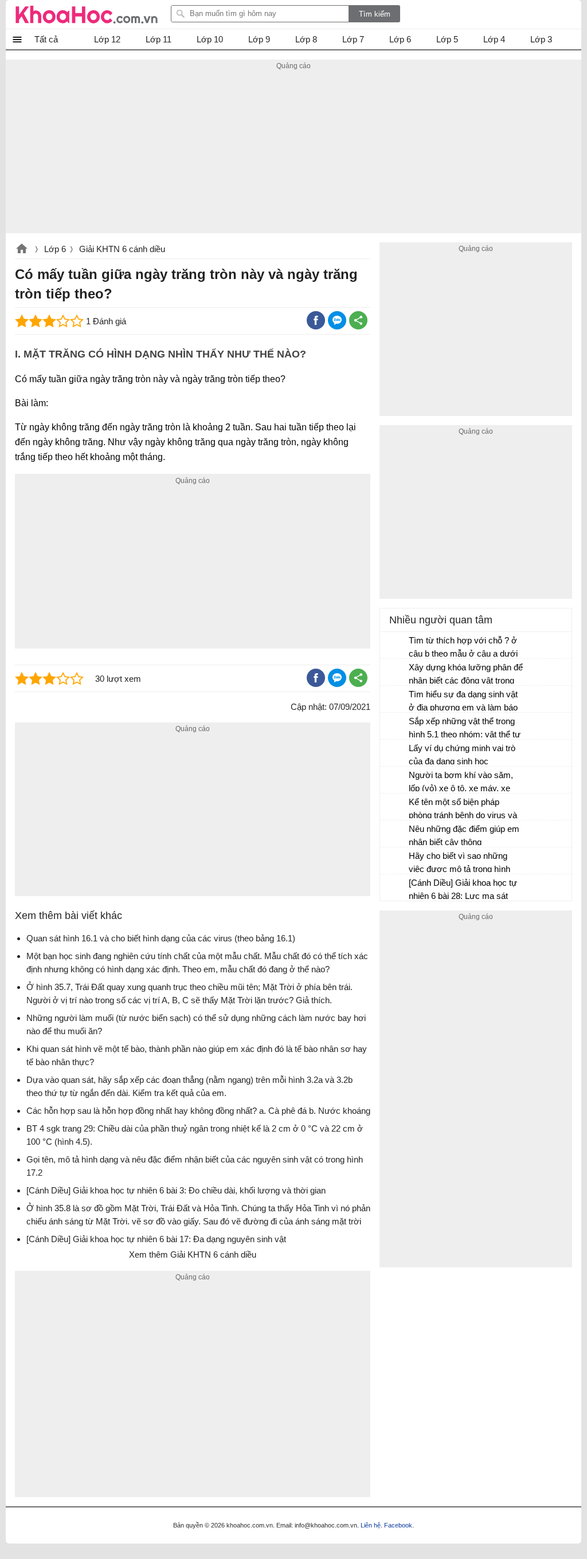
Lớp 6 (55, 249)
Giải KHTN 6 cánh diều (122, 249)
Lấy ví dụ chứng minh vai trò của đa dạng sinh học (462, 754)
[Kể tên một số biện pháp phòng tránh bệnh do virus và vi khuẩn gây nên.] (395, 807)
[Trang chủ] (86, 14)
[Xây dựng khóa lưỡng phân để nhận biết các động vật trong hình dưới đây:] (395, 672)
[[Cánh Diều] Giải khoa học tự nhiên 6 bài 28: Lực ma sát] (395, 888)
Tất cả (46, 39)
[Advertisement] (293, 153)
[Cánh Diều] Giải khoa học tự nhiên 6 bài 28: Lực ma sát (463, 889)
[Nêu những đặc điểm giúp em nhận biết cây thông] (395, 834)
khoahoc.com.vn (22, 250)
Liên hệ (371, 1525)
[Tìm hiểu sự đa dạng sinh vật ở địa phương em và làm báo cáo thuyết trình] (395, 699)
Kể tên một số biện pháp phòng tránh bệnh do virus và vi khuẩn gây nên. (463, 810)
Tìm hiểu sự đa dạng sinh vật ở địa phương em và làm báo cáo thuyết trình (463, 702)
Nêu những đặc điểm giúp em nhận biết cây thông (464, 835)
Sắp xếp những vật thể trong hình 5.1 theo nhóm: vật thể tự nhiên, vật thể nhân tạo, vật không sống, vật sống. (465, 729)
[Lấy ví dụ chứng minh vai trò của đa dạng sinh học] (395, 753)
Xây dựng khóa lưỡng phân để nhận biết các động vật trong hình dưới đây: (466, 675)
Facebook (398, 1525)
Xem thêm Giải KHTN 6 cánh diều (192, 1254)
